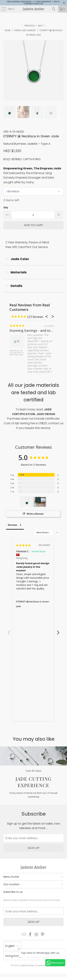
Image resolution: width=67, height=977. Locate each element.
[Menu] (2, 9)
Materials (19, 272)
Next (41, 25)
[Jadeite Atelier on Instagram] (36, 934)
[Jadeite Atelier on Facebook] (30, 934)
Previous (9, 630)
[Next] (61, 70)
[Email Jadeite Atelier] (24, 934)
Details (16, 285)
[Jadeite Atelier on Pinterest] (42, 934)
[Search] (53, 9)
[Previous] (6, 70)
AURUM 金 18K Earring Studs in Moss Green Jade (16, 353)
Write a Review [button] (35, 513)
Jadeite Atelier (33, 9)
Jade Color (20, 259)
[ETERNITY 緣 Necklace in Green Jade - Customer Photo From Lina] (27, 502)
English (10, 946)
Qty (5, 207)
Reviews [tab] (12, 524)
